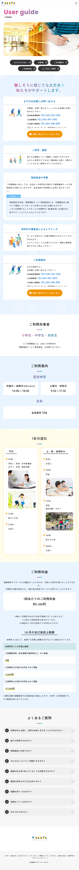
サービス (33, 856)
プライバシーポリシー (39, 858)
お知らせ (13, 856)
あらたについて (23, 856)
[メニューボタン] (76, 3)
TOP (6, 856)
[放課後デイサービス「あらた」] (8, 4)
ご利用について (43, 856)
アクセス (53, 856)
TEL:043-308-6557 (50, 123)
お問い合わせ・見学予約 (66, 856)
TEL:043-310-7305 (50, 115)
